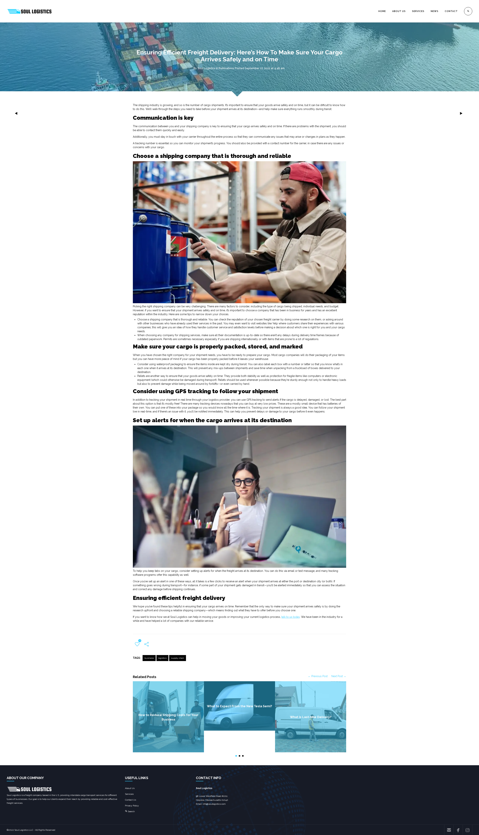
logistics (162, 658)
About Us (130, 788)
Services (129, 794)
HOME (382, 11)
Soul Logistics (206, 68)
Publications (226, 68)
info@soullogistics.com (214, 804)
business (149, 658)
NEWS (434, 11)
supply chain (177, 658)
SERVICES (418, 11)
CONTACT (451, 11)
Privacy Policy (132, 805)
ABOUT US (399, 11)
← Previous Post (318, 676)
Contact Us (130, 800)
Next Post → (338, 676)
